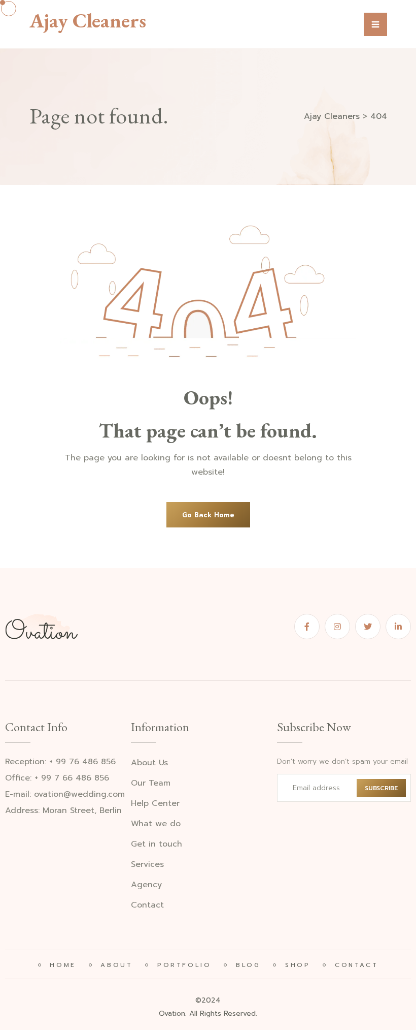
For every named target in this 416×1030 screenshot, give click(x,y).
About (115, 965)
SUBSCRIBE (381, 788)
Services (147, 864)
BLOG (246, 965)
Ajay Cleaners (87, 20)
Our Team (150, 783)
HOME (61, 965)
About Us (149, 763)
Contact (147, 905)
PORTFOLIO (182, 965)
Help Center (155, 803)
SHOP (295, 965)
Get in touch (156, 844)
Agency (146, 885)
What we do (156, 824)
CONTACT (354, 965)
